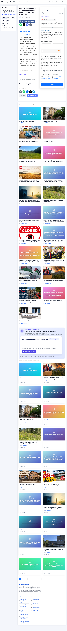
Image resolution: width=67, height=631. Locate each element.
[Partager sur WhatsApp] (20, 24)
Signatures (25, 31)
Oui (43, 81)
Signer (52, 84)
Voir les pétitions (22, 1)
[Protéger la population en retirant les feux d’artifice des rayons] (54, 275)
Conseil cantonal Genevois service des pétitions (52, 74)
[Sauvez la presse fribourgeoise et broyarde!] (30, 316)
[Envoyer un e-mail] (27, 24)
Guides (21, 597)
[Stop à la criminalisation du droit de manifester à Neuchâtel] (30, 275)
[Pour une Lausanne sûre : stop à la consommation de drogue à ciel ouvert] (30, 296)
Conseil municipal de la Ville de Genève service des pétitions (52, 71)
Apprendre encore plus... (9, 14)
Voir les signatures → (45, 16)
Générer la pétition (30, 351)
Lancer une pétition (60, 1)
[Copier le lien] (30, 24)
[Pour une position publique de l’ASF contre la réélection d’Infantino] (54, 255)
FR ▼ (15, 1)
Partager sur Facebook (28, 21)
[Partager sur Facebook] (27, 91)
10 (40, 579)
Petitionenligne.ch (6, 1)
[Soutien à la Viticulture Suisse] (30, 115)
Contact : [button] (29, 1)
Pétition (24, 29)
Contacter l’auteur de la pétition (28, 79)
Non (48, 81)
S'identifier (51, 1)
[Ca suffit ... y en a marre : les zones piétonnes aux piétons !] (54, 135)
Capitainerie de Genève (47, 68)
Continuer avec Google (49, 19)
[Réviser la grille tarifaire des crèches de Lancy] (30, 215)
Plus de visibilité (26, 34)
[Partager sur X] (24, 24)
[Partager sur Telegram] (33, 91)
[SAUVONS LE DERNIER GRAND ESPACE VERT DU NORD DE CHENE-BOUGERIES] (30, 155)
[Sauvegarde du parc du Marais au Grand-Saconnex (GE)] (54, 195)
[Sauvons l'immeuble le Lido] (54, 115)
